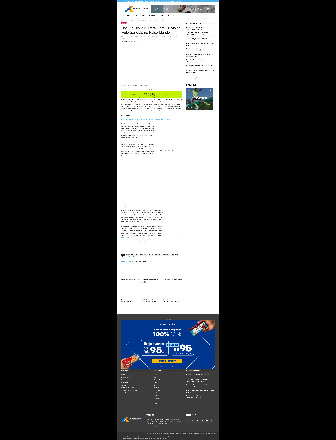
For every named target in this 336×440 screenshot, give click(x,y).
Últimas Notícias (129, 1)
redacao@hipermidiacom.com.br (160, 427)
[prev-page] (122, 305)
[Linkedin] (165, 45)
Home (122, 1)
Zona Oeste (131, 256)
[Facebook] (185, 1)
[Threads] (199, 1)
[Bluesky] (196, 1)
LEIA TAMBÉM (127, 262)
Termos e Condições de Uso (167, 1)
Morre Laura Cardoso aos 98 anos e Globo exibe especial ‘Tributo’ (199, 66)
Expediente (140, 1)
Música (160, 15)
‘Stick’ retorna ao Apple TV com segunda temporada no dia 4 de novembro (197, 33)
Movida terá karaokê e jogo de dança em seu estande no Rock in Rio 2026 (151, 281)
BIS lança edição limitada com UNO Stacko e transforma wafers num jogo (198, 28)
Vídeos (156, 403)
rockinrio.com (125, 237)
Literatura (151, 15)
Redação (125, 41)
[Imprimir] (173, 45)
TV (173, 15)
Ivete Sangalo (158, 254)
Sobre (135, 1)
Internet (156, 388)
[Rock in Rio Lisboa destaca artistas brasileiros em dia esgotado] (151, 291)
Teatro (167, 15)
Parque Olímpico (174, 254)
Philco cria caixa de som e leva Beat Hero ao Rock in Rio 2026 (200, 44)
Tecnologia (157, 398)
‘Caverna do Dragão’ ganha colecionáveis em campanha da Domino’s (198, 39)
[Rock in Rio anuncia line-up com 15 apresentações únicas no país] (172, 291)
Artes (128, 15)
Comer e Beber (158, 380)
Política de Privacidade (155, 1)
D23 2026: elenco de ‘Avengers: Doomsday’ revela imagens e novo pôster (200, 77)
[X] (194, 1)
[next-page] (125, 305)
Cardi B (136, 254)
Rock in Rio (133, 20)
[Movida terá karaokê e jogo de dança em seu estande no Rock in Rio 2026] (151, 271)
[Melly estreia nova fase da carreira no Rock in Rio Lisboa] (130, 291)
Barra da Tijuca (129, 254)
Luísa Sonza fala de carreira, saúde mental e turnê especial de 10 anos (200, 55)
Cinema (135, 15)
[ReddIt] (161, 45)
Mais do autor (140, 262)
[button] (213, 16)
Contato (146, 1)
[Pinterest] (157, 45)
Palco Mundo (165, 254)
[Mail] (191, 1)
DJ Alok (151, 254)
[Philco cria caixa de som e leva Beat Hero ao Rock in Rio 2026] (130, 271)
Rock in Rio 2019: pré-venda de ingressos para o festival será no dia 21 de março (145, 119)
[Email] (169, 45)
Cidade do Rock (143, 254)
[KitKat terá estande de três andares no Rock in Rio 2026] (172, 271)
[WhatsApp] (141, 45)
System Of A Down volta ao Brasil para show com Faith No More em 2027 (200, 71)
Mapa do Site (178, 1)
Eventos (143, 15)
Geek (155, 385)
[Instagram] (188, 1)
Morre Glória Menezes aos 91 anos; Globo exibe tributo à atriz (199, 60)
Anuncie (205, 433)
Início (122, 20)
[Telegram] (145, 45)
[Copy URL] (137, 45)
